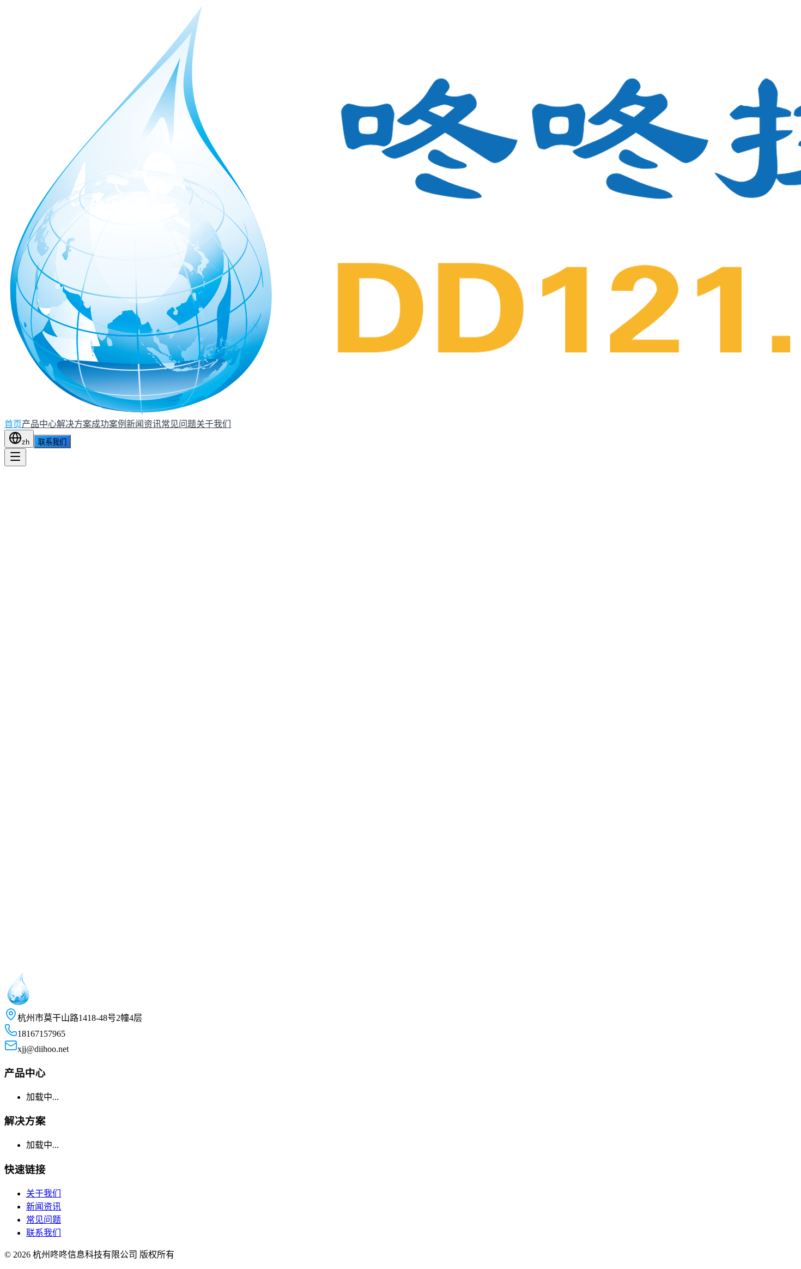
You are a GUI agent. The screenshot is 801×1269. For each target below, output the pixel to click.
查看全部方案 (30, 565)
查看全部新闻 (30, 915)
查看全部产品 (30, 659)
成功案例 (109, 424)
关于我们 (213, 424)
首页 (13, 424)
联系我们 (52, 442)
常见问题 (178, 424)
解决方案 (74, 424)
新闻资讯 (143, 424)
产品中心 (39, 424)
